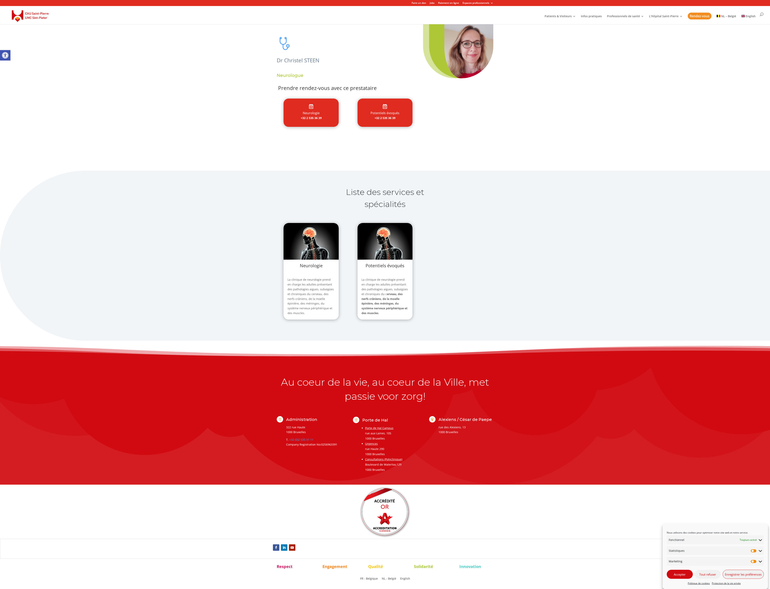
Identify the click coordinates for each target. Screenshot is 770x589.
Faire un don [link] (419, 3)
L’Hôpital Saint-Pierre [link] (664, 16)
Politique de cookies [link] (699, 583)
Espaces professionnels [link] (476, 3)
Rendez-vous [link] (699, 16)
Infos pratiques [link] (591, 16)
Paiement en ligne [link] (448, 3)
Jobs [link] (432, 3)
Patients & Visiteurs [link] (558, 16)
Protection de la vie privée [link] (726, 583)
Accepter (680, 574)
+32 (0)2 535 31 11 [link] (301, 440)
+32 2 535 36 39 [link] (311, 118)
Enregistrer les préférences (743, 574)
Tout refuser (707, 574)
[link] (5, 55)
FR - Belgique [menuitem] (369, 579)
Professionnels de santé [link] (623, 16)
